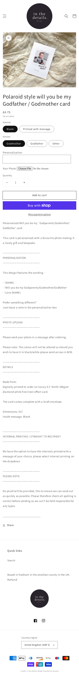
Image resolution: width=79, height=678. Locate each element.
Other (56, 143)
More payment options (39, 214)
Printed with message (36, 129)
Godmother (14, 143)
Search (11, 560)
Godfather (36, 143)
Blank (10, 129)
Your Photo (9, 168)
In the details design (34, 671)
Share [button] (10, 525)
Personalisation (12, 152)
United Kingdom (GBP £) (37, 644)
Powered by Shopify (51, 671)
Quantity (7, 175)
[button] (5, 16)
